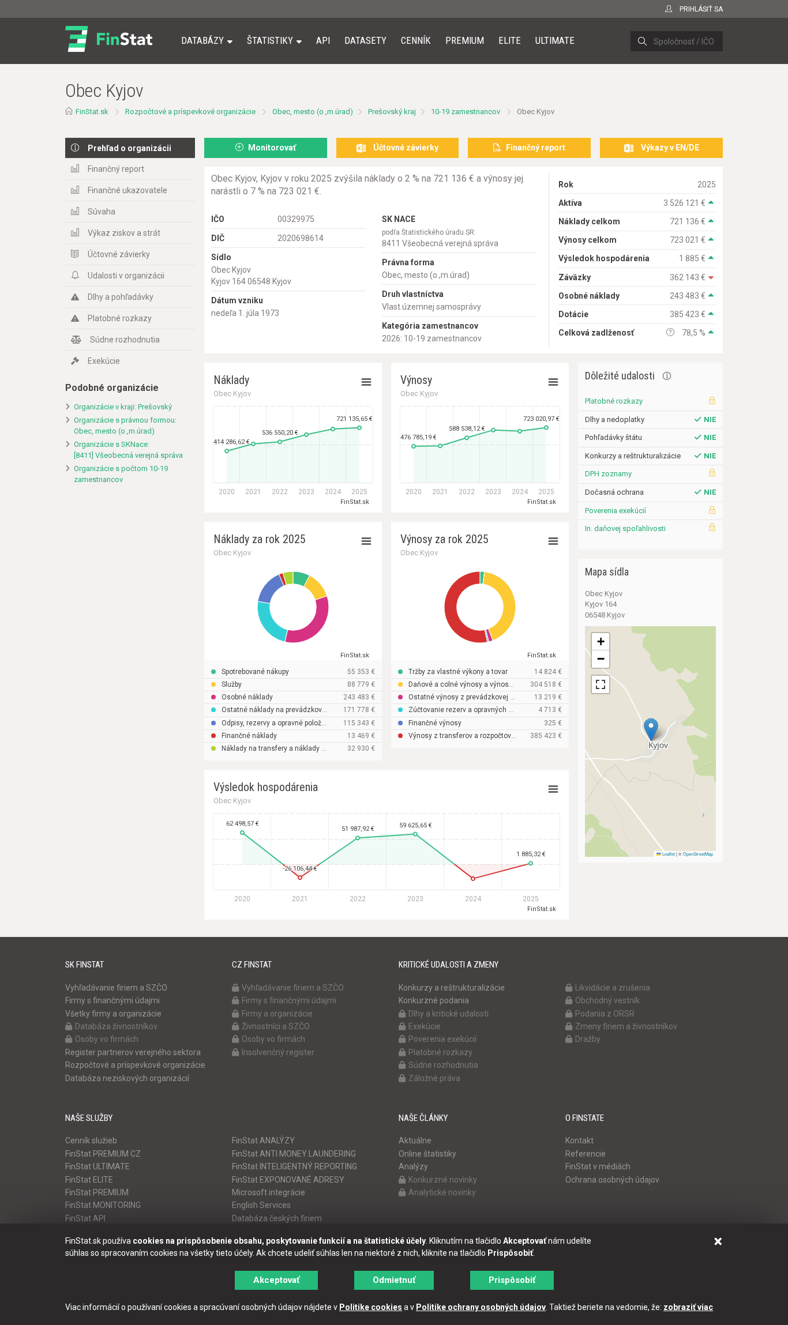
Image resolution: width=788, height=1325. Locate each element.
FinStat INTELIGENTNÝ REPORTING (294, 1166)
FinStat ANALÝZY (263, 1140)
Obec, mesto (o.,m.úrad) (312, 111)
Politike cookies (370, 1307)
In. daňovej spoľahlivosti (625, 528)
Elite (509, 40)
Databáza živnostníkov (116, 1026)
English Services (261, 1205)
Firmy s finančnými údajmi (112, 1000)
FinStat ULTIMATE (97, 1166)
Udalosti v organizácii (126, 275)
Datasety (365, 40)
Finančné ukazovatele (127, 190)
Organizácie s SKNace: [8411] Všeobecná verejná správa (128, 450)
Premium (464, 40)
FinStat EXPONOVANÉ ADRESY (288, 1179)
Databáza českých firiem (277, 1218)
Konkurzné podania (434, 1000)
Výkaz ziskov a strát (124, 233)
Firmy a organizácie (277, 1013)
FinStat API (85, 1218)
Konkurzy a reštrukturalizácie (452, 987)
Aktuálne (415, 1140)
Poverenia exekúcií (615, 510)
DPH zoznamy (608, 473)
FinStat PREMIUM (97, 1192)
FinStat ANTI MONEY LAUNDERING (294, 1153)
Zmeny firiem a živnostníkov (626, 1026)
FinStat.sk (92, 111)
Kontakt (579, 1140)
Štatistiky (270, 40)
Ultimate (555, 40)
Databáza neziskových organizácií (127, 1078)
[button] (651, 729)
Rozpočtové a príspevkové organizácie (190, 111)
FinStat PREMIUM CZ (103, 1153)
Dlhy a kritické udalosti (448, 1013)
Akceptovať (276, 1280)
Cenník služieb (91, 1140)
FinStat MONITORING (103, 1205)
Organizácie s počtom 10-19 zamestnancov (121, 474)
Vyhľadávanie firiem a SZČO (116, 987)
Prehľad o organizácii (129, 148)
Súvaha (101, 211)
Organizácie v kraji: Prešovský (123, 406)
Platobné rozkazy (120, 318)
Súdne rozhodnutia (125, 339)
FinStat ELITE (89, 1179)
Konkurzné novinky (442, 1179)
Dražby (588, 1039)
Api (323, 40)
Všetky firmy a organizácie (113, 1013)
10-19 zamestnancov (465, 111)
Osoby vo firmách (106, 1039)
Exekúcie (104, 361)
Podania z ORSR (605, 1013)
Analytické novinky (442, 1192)
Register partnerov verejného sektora (133, 1052)
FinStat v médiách (598, 1166)
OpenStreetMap (698, 853)
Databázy (202, 40)
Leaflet (668, 853)
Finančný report (116, 169)
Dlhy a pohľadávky (120, 297)
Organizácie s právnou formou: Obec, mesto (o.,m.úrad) (125, 425)
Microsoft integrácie (268, 1192)
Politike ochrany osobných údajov (481, 1307)
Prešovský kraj (392, 111)
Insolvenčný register (278, 1052)
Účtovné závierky (119, 254)
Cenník (416, 40)
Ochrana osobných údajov (612, 1179)
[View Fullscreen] (600, 684)
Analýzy (413, 1166)
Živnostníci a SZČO (276, 1026)
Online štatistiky (427, 1153)
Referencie (585, 1153)
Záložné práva (434, 1078)
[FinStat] (108, 48)
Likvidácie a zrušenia (612, 987)
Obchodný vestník (607, 1000)
